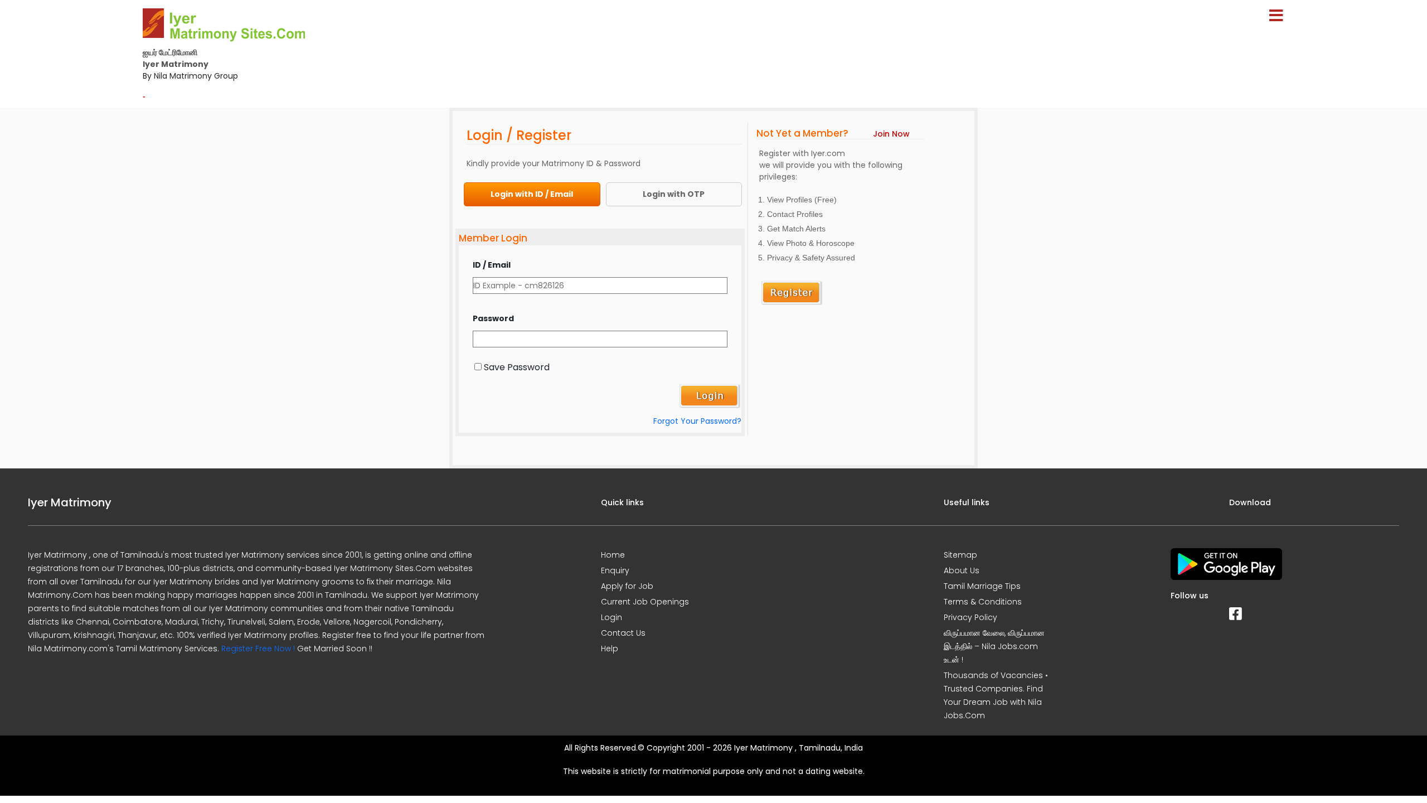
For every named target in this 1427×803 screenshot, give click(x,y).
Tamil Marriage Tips (982, 586)
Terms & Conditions (983, 601)
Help (609, 648)
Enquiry (615, 570)
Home (613, 554)
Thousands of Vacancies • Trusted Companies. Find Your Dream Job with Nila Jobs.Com (996, 695)
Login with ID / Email (532, 194)
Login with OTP (674, 194)
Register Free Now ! (258, 648)
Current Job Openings (645, 601)
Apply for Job (627, 586)
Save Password (517, 367)
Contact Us (623, 632)
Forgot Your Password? (697, 421)
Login (611, 617)
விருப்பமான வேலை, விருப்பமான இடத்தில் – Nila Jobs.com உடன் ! (994, 646)
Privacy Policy (970, 617)
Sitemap (960, 554)
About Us (961, 570)
